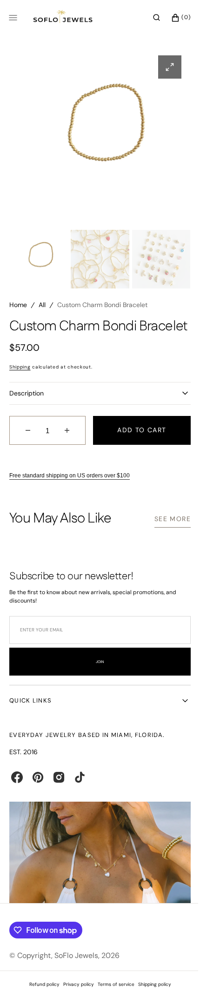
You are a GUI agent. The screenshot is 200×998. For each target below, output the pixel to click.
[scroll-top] (171, 976)
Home (18, 305)
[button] (149, 17)
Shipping (20, 382)
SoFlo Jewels (76, 966)
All (42, 305)
